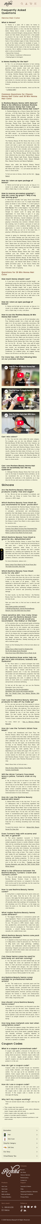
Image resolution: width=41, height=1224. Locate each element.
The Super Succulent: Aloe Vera (15, 566)
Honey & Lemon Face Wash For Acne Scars (18, 532)
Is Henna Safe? (11, 89)
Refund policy (24, 1177)
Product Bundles (6, 1197)
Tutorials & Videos (25, 1186)
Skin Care (4, 1191)
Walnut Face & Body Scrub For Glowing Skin (19, 649)
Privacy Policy (24, 1197)
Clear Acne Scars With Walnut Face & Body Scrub (20, 653)
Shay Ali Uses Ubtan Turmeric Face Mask (18, 768)
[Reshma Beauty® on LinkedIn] (25, 1210)
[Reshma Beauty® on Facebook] (25, 1207)
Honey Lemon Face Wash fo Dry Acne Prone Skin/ (20, 530)
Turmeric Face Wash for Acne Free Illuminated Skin (21, 528)
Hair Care (4, 1186)
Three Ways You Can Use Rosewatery (17, 689)
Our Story (23, 1172)
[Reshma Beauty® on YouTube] (28, 1207)
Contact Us (23, 1180)
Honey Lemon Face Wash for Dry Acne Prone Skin (20, 564)
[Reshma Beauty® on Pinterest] (35, 1207)
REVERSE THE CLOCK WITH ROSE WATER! (19, 691)
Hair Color (5, 1189)
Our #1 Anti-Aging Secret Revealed (16, 651)
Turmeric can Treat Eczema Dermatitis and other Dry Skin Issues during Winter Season (22, 864)
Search (22, 1169)
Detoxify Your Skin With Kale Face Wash (18, 610)
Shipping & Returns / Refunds (29, 1191)
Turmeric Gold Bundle (12, 770)
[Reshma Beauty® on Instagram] (21, 1207)
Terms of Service (25, 1175)
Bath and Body (6, 1194)
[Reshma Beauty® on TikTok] (21, 1210)
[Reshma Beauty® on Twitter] (32, 1207)
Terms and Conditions (26, 1194)
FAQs (22, 1189)
